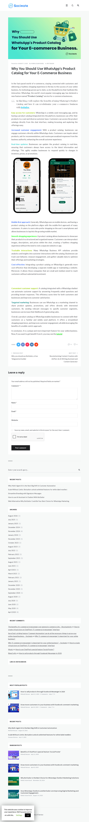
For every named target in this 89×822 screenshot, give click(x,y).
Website (14, 420)
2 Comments (43, 707)
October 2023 (13, 543)
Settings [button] (19, 815)
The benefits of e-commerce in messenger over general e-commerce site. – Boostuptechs (40, 627)
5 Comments (44, 694)
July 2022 (11, 550)
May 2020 (12, 608)
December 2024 (14, 527)
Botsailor (50, 63)
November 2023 (14, 539)
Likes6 (51, 707)
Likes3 (52, 694)
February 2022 (13, 554)
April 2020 (12, 612)
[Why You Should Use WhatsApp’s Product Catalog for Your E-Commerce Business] (11, 53)
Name (14, 403)
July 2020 (11, 601)
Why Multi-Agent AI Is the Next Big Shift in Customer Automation (32, 486)
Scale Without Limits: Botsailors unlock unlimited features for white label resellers (37, 489)
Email (13, 411)
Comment (15, 386)
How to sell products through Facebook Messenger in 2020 (40, 653)
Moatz (10, 649)
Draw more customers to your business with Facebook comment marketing (49, 705)
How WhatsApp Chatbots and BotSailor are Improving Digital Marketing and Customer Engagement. (50, 792)
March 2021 (12, 574)
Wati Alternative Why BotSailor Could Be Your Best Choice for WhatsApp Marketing (38, 501)
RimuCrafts (12, 653)
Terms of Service (37, 815)
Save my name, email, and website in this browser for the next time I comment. (42, 430)
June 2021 (12, 566)
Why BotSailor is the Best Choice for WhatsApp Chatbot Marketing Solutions (50, 778)
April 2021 (12, 570)
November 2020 (14, 589)
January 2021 (13, 581)
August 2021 (13, 562)
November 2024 (14, 531)
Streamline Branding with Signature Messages (24, 493)
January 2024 (13, 535)
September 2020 (14, 593)
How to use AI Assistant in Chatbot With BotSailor (26, 497)
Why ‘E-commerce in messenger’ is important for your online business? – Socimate (37, 643)
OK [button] (28, 815)
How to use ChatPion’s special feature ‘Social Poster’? (34, 649)
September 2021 (14, 558)
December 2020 (14, 585)
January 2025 (13, 523)
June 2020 (12, 604)
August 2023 (13, 547)
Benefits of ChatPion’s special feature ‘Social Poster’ (41, 752)
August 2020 (13, 597)
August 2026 (13, 516)
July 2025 (11, 520)
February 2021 (13, 577)
